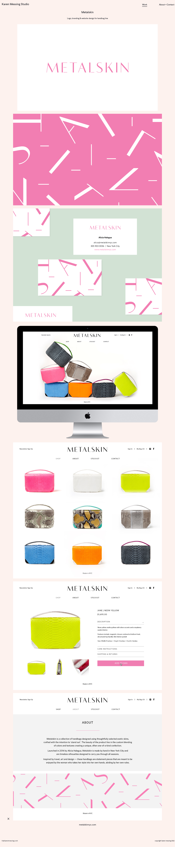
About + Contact (166, 4)
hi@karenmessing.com (10, 841)
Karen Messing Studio (15, 4)
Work (144, 4)
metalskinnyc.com (87, 824)
